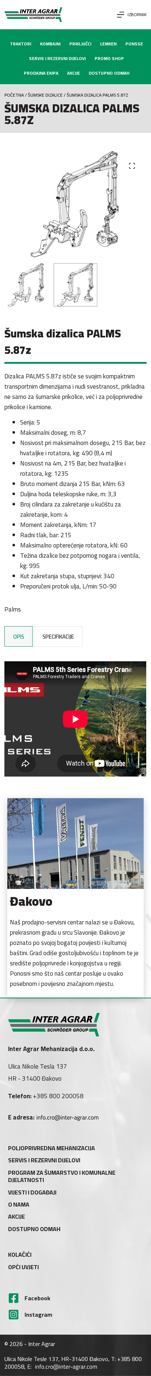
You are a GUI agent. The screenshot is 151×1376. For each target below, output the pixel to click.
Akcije (16, 1216)
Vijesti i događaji (32, 1192)
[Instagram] (13, 1314)
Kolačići (20, 1255)
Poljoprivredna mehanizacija (51, 1148)
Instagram (38, 1314)
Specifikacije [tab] (58, 636)
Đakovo (31, 901)
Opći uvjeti (23, 1267)
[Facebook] (13, 1298)
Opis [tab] (18, 636)
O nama (18, 1204)
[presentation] (75, 843)
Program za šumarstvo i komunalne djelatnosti (61, 1176)
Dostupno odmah (34, 1229)
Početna (14, 95)
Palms (12, 609)
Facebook (37, 1298)
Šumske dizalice (45, 95)
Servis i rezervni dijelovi (44, 1160)
